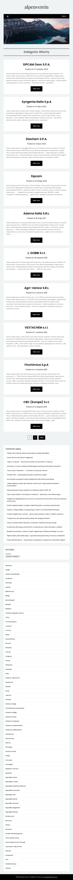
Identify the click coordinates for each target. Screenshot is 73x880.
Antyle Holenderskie (12, 574)
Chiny (7, 617)
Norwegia (9, 747)
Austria (8, 587)
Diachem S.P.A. (36, 139)
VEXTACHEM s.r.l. (36, 327)
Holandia (9, 669)
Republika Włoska (12, 812)
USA (7, 859)
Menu (64, 16)
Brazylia (8, 604)
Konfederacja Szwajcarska (15, 708)
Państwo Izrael (11, 751)
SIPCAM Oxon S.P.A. (36, 64)
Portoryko (9, 760)
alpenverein (37, 7)
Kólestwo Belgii (11, 704)
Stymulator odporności (14, 847)
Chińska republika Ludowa (15, 613)
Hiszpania (9, 665)
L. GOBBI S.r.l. (36, 253)
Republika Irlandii (11, 799)
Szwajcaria (9, 855)
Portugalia (9, 764)
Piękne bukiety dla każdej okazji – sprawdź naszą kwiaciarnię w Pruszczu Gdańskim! (36, 536)
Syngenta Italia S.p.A (36, 102)
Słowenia (9, 829)
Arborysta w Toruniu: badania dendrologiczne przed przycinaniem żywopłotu (34, 466)
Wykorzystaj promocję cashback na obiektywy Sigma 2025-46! (29, 490)
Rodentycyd (10, 816)
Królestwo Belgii (11, 712)
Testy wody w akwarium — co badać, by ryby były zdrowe (27, 470)
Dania (8, 635)
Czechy (8, 630)
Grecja (8, 661)
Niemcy (8, 743)
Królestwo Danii (11, 717)
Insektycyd (9, 682)
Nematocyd (10, 738)
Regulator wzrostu (12, 769)
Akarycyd (9, 565)
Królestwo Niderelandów (14, 725)
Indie (7, 674)
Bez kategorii (10, 600)
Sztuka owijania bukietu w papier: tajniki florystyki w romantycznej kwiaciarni (33, 505)
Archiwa (8, 554)
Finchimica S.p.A (36, 365)
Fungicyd (9, 656)
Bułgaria (8, 609)
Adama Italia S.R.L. (36, 213)
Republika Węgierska (13, 808)
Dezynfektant (10, 639)
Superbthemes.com (50, 877)
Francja (8, 652)
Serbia (8, 825)
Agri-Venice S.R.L (36, 288)
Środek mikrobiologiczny (14, 834)
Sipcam (36, 176)
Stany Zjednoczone (12, 838)
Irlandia (8, 686)
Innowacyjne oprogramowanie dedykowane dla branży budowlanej (30, 479)
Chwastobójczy (11, 622)
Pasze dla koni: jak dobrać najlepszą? (20, 457)
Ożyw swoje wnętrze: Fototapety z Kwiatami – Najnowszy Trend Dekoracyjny (34, 494)
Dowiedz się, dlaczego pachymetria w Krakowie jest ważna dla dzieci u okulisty (34, 527)
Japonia (8, 695)
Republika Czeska (12, 782)
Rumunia (9, 821)
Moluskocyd (10, 734)
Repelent (9, 773)
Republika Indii (10, 795)
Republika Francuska (13, 790)
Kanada (8, 699)
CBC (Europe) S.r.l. (36, 402)
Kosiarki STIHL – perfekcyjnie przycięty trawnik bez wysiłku (27, 475)
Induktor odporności (13, 678)
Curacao (9, 626)
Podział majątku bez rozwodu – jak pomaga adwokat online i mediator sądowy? (35, 514)
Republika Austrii (11, 777)
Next (42, 437)
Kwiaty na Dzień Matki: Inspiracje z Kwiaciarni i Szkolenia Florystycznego (32, 523)
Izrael (7, 691)
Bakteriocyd (10, 591)
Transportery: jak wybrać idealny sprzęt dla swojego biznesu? (28, 518)
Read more (36, 88)
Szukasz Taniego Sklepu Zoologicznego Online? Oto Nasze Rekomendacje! (33, 510)
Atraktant (9, 578)
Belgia (8, 596)
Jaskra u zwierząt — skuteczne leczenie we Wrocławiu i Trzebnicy (30, 462)
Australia (9, 583)
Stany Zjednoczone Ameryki (15, 842)
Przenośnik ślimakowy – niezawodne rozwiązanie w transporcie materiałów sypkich (36, 540)
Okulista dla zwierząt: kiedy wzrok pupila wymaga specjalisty (28, 453)
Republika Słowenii (12, 803)
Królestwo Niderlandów (14, 730)
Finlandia (9, 648)
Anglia (8, 570)
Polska (8, 756)
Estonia (8, 643)
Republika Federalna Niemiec (16, 786)
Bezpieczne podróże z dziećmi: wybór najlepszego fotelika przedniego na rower (35, 531)
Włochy (8, 868)
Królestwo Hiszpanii (12, 721)
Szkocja (8, 851)
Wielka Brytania (11, 864)
